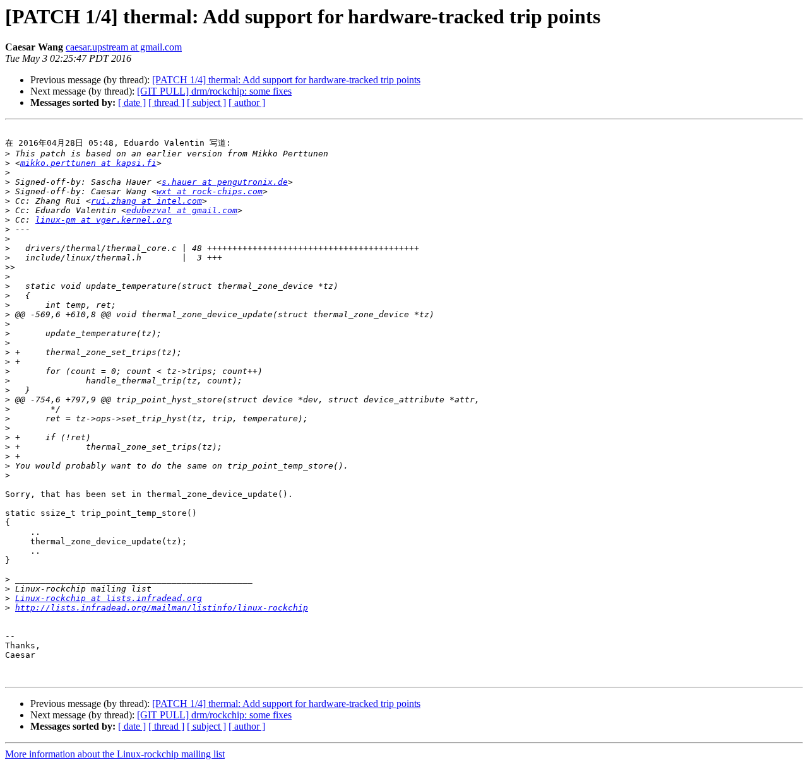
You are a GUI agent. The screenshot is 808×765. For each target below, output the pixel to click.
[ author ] (247, 102)
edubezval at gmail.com (181, 210)
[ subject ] (206, 102)
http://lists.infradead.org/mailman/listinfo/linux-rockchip (161, 607)
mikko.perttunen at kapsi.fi (88, 163)
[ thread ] (166, 102)
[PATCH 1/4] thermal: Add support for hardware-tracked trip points (286, 79)
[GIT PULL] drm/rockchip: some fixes (214, 91)
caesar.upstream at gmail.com (124, 47)
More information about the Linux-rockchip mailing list (115, 754)
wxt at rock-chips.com (210, 191)
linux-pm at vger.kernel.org (103, 220)
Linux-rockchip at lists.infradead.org (108, 598)
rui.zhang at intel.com (146, 201)
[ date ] (132, 102)
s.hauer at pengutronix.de (225, 182)
